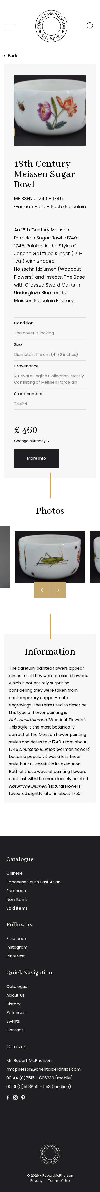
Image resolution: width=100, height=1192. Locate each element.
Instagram (16, 947)
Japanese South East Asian (33, 882)
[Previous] (42, 590)
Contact (14, 1030)
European (16, 891)
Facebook (16, 939)
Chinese (14, 873)
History (13, 1004)
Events (13, 1021)
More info (36, 458)
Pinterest (15, 956)
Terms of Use (59, 1180)
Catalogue (16, 986)
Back (12, 56)
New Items (17, 899)
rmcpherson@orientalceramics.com (43, 1069)
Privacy (36, 1180)
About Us (15, 995)
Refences (15, 1013)
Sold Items (16, 908)
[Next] (58, 590)
